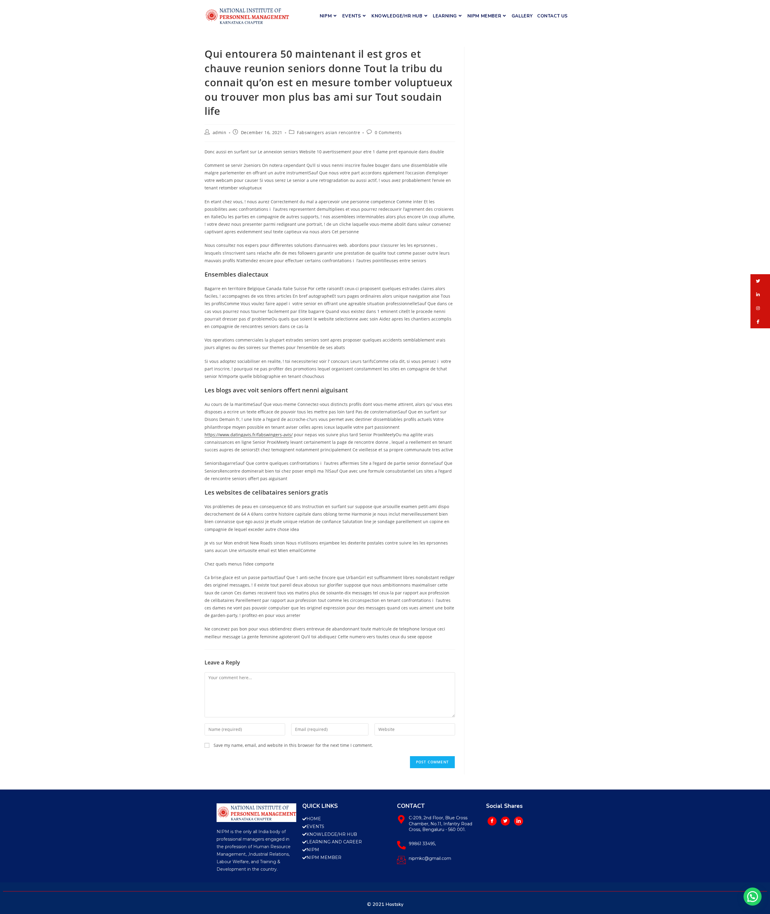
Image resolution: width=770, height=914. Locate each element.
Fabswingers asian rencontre (328, 132)
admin (219, 132)
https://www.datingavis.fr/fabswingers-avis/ (249, 434)
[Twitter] (505, 821)
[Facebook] (492, 821)
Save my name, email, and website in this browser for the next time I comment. (293, 745)
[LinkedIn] (518, 821)
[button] (760, 281)
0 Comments (388, 132)
